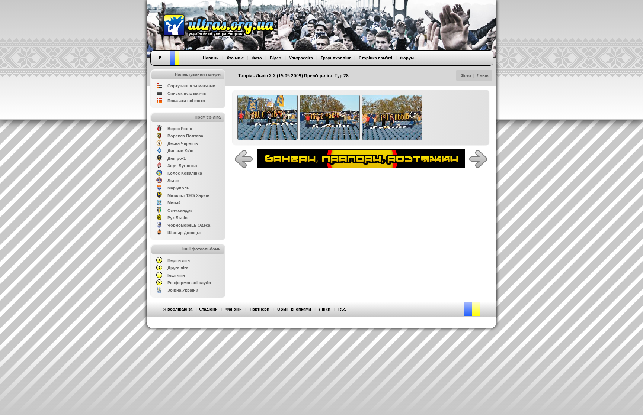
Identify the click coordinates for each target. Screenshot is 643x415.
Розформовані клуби (189, 283)
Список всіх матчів (186, 93)
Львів (483, 75)
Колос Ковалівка (184, 173)
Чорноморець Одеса (188, 225)
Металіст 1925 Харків (188, 195)
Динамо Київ (180, 151)
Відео (275, 58)
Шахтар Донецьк (184, 232)
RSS (342, 309)
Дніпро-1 (176, 158)
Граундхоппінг (336, 58)
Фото (466, 75)
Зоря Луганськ (182, 165)
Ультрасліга (301, 58)
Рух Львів (177, 217)
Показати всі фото (186, 100)
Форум (407, 58)
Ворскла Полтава (185, 136)
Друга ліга (177, 268)
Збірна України (182, 290)
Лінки (324, 309)
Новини (211, 58)
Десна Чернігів (182, 143)
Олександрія (180, 210)
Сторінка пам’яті (375, 58)
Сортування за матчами (191, 86)
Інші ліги (176, 275)
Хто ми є (235, 58)
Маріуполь (178, 188)
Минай (174, 203)
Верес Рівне (179, 128)
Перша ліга (178, 260)
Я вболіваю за (177, 309)
